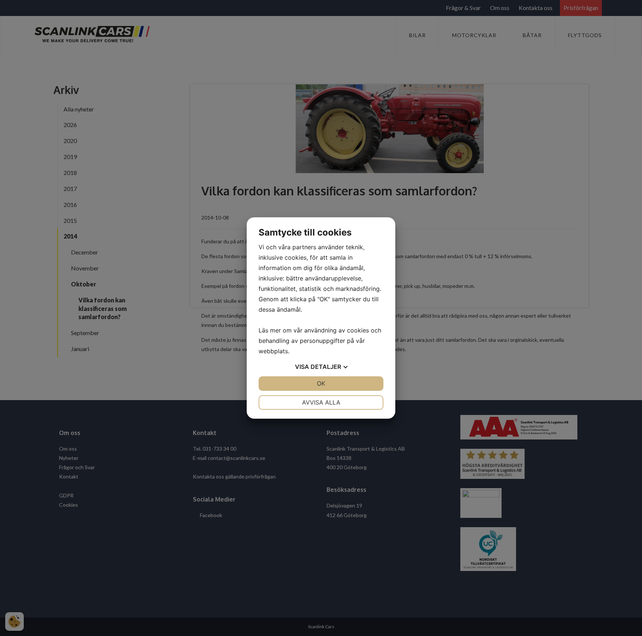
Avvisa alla (321, 402)
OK (321, 383)
